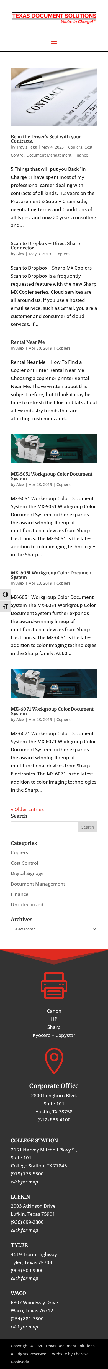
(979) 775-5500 (27, 1173)
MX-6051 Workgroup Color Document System (52, 575)
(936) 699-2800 (27, 1222)
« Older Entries (27, 809)
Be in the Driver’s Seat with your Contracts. (46, 139)
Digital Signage (27, 873)
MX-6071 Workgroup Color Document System (52, 711)
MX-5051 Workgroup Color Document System (51, 476)
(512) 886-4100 (54, 1119)
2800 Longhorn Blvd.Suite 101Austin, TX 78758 (54, 1103)
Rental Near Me (28, 342)
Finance (81, 155)
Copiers (75, 147)
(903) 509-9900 (27, 1270)
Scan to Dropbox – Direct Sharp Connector (45, 246)
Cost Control (24, 863)
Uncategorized (27, 904)
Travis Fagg (26, 147)
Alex (20, 253)
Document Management (49, 155)
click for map (24, 1326)
